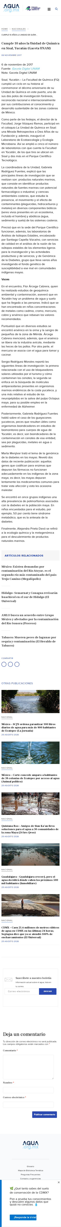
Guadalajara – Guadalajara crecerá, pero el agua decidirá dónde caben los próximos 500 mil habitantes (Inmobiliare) (29, 880)
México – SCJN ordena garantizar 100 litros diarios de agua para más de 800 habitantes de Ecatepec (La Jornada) (28, 727)
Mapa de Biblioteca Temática (30, 1170)
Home (4, 29)
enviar (48, 991)
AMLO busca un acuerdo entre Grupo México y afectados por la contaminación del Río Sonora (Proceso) (30, 619)
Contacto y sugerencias (30, 1179)
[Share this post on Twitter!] (10, 664)
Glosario (30, 1166)
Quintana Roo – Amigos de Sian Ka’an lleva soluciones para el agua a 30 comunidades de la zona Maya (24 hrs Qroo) (30, 829)
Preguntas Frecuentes (30, 1174)
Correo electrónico (14, 1097)
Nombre (8, 1082)
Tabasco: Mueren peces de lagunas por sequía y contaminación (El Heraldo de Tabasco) (28, 641)
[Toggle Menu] (49, 9)
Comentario (10, 1050)
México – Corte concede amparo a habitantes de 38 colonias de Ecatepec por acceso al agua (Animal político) (30, 778)
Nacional (7, 717)
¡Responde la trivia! (25, 1217)
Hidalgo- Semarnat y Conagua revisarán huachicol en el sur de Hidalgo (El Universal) (29, 597)
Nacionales (19, 29)
